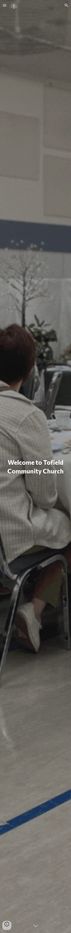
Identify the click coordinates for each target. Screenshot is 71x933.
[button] (4, 5)
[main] (36, 466)
